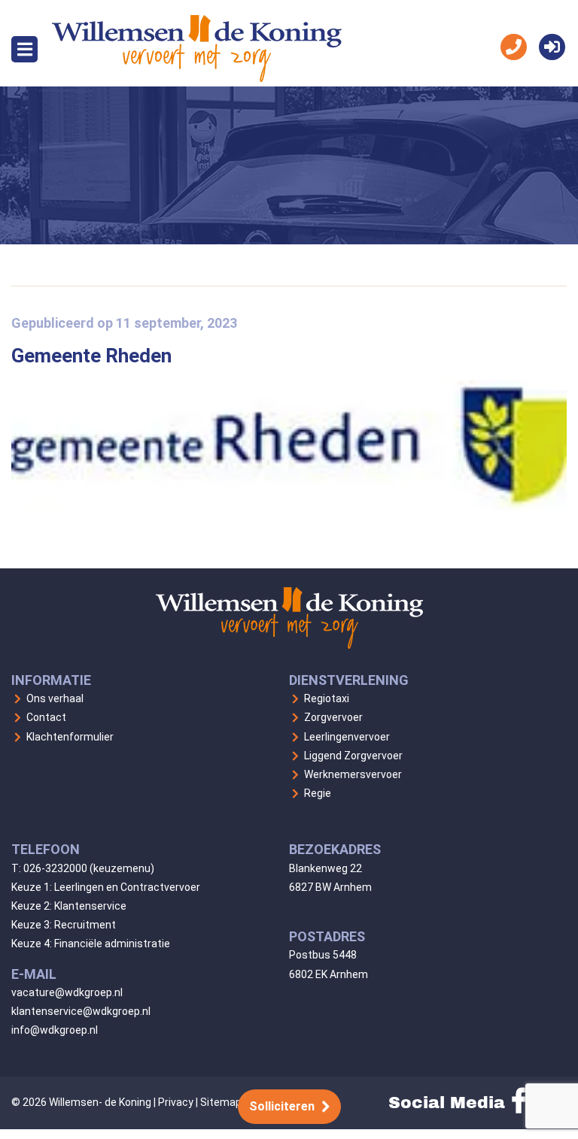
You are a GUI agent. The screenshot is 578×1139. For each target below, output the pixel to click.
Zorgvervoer (333, 717)
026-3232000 (55, 868)
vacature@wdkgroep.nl (67, 992)
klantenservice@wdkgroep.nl (81, 1011)
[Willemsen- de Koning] (197, 78)
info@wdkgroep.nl (54, 1030)
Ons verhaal (55, 698)
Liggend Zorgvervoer (353, 756)
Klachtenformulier (70, 737)
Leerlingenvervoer (347, 737)
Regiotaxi (326, 698)
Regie (317, 793)
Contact (46, 717)
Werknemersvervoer (353, 774)
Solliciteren (282, 1106)
